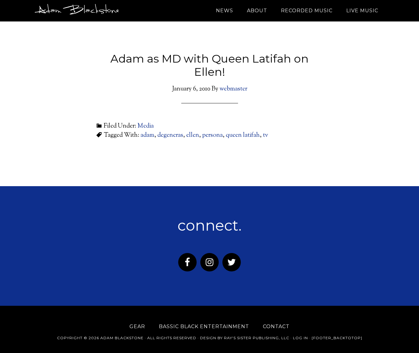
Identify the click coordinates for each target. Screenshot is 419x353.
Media (145, 126)
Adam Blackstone (77, 11)
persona (212, 135)
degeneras (170, 135)
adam (147, 135)
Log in (300, 338)
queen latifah (243, 135)
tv (265, 135)
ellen (192, 135)
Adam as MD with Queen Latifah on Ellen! (209, 65)
